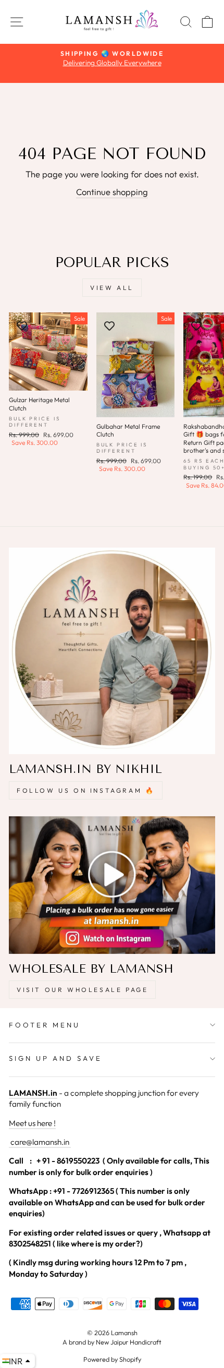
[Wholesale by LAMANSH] (112, 885)
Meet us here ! (32, 1123)
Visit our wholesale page (82, 990)
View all (112, 288)
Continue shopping (112, 191)
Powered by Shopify (112, 1359)
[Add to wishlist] (21, 325)
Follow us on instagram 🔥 (86, 790)
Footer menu (44, 1025)
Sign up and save (55, 1058)
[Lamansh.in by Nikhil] (112, 651)
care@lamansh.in (39, 1142)
